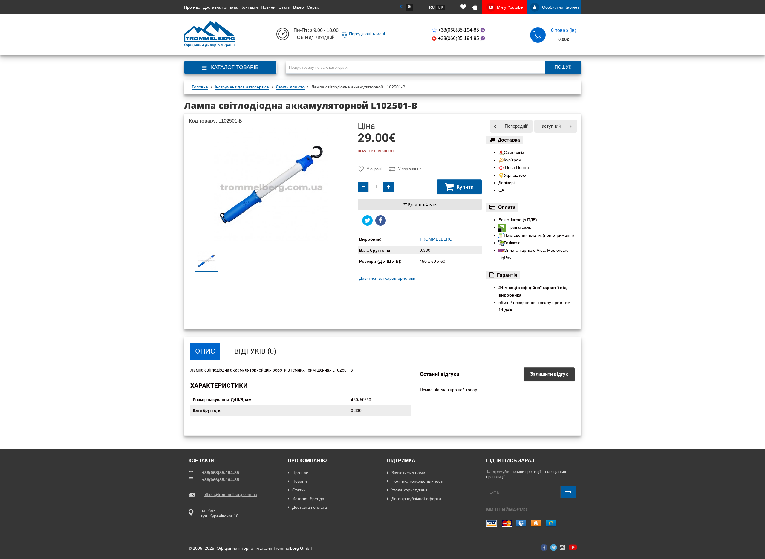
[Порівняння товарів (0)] (474, 7)
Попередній (516, 126)
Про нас (192, 7)
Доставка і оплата (220, 7)
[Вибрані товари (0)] (463, 7)
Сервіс (313, 7)
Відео (298, 7)
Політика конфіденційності (417, 481)
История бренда (308, 498)
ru (432, 7)
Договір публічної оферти (416, 498)
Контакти (249, 7)
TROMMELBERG (436, 239)
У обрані (374, 169)
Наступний (549, 126)
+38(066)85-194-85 (458, 38)
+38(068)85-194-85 (458, 30)
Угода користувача (409, 490)
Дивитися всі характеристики (387, 278)
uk (440, 7)
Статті (284, 7)
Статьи (299, 490)
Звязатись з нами (408, 472)
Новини (268, 7)
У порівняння (409, 169)
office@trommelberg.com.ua (230, 494)
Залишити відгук (549, 374)
